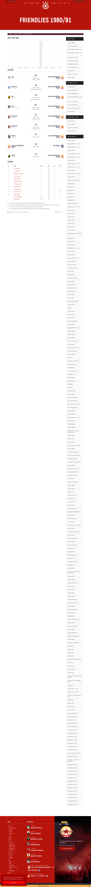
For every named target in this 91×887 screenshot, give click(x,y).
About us (11, 854)
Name (15, 166)
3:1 (36, 114)
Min (48, 166)
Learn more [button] (20, 879)
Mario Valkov (17, 199)
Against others (12, 846)
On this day (11, 850)
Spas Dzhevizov (17, 189)
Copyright (11, 858)
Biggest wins (12, 848)
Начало (10, 34)
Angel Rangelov (17, 179)
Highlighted (30, 822)
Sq (54, 166)
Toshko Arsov (17, 168)
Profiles (10, 832)
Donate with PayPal (44, 885)
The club (26, 3)
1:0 (36, 85)
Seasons (15, 34)
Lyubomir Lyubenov (37, 850)
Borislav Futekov (37, 839)
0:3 (36, 75)
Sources (11, 856)
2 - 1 (37, 876)
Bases (10, 837)
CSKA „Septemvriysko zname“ (41, 867)
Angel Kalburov (17, 176)
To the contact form (67, 848)
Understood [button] (14, 882)
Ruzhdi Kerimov (17, 186)
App (41, 166)
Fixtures (31, 3)
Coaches (11, 830)
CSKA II (32, 876)
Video (10, 863)
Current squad (12, 828)
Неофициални (25, 212)
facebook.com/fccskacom (68, 845)
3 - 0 (52, 867)
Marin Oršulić (35, 845)
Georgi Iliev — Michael (19, 174)
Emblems (11, 833)
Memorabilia (11, 871)
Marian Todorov (36, 856)
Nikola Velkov (17, 194)
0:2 (36, 105)
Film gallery (11, 865)
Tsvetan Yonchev (17, 184)
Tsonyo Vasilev (17, 171)
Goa (60, 166)
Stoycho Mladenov (18, 197)
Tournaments (12, 845)
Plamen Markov (17, 192)
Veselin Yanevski (36, 828)
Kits (10, 835)
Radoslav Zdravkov (18, 181)
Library (10, 869)
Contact (65, 3)
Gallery (10, 861)
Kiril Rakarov (35, 862)
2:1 (36, 134)
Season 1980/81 (18, 212)
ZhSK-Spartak (32, 870)
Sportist (42, 876)
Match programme (13, 867)
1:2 (36, 124)
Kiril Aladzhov (36, 833)
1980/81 (19, 34)
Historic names (79, 1)
